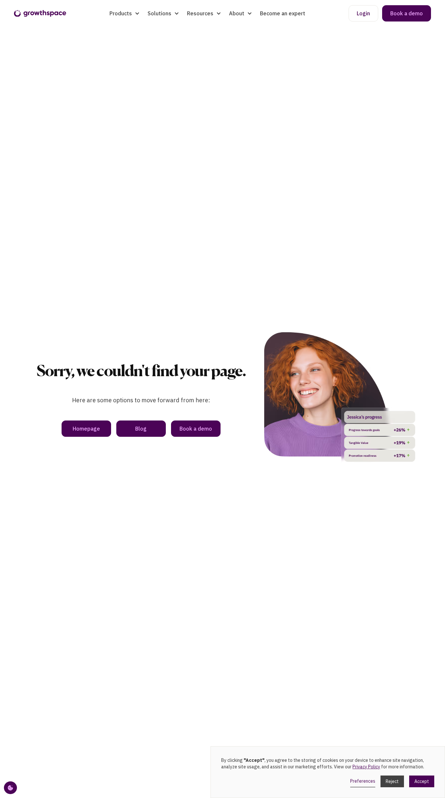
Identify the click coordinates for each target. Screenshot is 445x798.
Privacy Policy (366, 767)
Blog (141, 428)
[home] (40, 13)
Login (363, 13)
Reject (392, 781)
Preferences (362, 781)
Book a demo (406, 13)
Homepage (86, 428)
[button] (124, 13)
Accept (421, 781)
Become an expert (282, 13)
